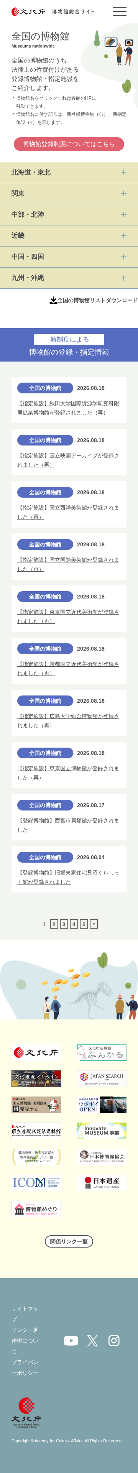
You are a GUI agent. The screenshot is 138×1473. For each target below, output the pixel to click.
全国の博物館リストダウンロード (98, 300)
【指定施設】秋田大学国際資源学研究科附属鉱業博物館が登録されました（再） (68, 408)
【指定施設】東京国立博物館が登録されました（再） (68, 773)
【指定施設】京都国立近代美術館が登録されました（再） (68, 669)
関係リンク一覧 (69, 1241)
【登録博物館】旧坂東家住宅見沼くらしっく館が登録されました (68, 877)
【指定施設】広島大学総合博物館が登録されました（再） (68, 721)
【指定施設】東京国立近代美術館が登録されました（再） (68, 617)
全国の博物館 (45, 388)
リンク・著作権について (25, 1341)
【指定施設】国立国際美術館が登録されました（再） (68, 564)
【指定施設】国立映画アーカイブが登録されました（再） (68, 460)
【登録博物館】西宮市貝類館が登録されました (68, 825)
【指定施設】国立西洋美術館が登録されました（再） (68, 512)
